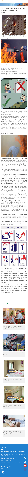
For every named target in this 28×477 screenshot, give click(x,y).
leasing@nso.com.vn (8, 457)
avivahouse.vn (8, 460)
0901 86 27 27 (10, 458)
